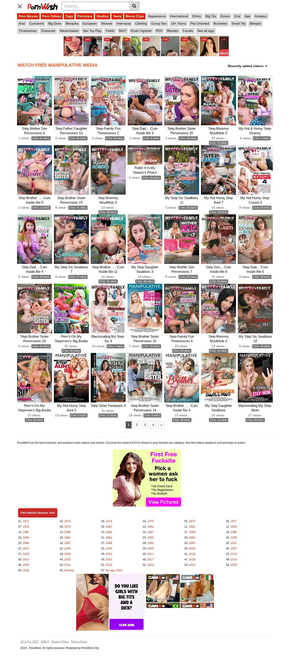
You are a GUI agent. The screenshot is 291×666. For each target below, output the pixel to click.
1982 (192, 526)
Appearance (157, 16)
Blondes (172, 31)
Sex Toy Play (92, 31)
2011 (150, 554)
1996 (26, 543)
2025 (234, 565)
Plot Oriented (199, 23)
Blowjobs (72, 23)
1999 (150, 543)
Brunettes (220, 23)
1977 (234, 521)
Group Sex (159, 23)
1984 (26, 532)
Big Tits (211, 16)
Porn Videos (51, 16)
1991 (67, 537)
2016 (109, 559)
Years (117, 16)
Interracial (123, 23)
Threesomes (28, 31)
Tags (69, 16)
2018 (192, 559)
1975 (150, 521)
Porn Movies (28, 16)
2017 (150, 559)
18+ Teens (178, 23)
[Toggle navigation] (21, 5)
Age (247, 16)
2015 (67, 559)
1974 (109, 521)
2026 (26, 570)
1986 (109, 532)
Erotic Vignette (141, 31)
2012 (192, 554)
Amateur (261, 16)
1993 (150, 537)
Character (48, 31)
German (69, 570)
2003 (67, 548)
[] (134, 6)
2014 (26, 559)
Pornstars (84, 16)
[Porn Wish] (42, 5)
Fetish (110, 31)
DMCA (45, 641)
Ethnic (196, 16)
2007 (234, 548)
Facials (188, 31)
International (179, 16)
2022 (109, 565)
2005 (150, 548)
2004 (109, 548)
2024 (192, 565)
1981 (150, 526)
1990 (26, 537)
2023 (150, 565)
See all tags (205, 31)
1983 (234, 526)
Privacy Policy (60, 641)
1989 (234, 532)
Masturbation (69, 31)
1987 (150, 532)
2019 (234, 559)
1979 (67, 526)
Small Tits (239, 23)
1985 (67, 532)
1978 (26, 526)
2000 (192, 543)
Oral (237, 16)
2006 (192, 548)
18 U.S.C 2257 (29, 641)
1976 (192, 521)
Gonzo (225, 16)
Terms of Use (79, 641)
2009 (67, 554)
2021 (67, 565)
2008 (26, 554)
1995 (234, 537)
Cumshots (36, 23)
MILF (122, 31)
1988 (192, 532)
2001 (234, 543)
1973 (67, 521)
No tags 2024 (114, 570)
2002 (26, 548)
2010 (109, 554)
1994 (192, 537)
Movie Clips (135, 16)
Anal (22, 23)
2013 (234, 554)
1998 (109, 543)
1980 (109, 526)
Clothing (141, 23)
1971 (26, 521)
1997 (67, 543)
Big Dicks (54, 23)
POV (159, 31)
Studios (103, 16)
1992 (109, 537)
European (90, 23)
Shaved (106, 23)
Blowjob (255, 23)
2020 (26, 565)
